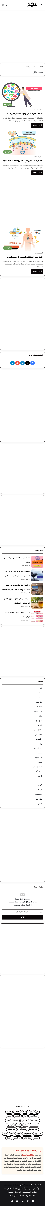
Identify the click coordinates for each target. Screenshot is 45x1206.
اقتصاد (39, 707)
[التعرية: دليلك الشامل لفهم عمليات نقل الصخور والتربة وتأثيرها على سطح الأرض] (37, 575)
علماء (40, 762)
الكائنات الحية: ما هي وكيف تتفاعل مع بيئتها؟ (25, 113)
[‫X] (27, 363)
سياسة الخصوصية (29, 1192)
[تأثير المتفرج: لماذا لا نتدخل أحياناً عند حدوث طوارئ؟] (37, 562)
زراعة (40, 744)
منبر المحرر (38, 799)
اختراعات (39, 702)
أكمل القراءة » (37, 125)
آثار (41, 688)
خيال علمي (38, 734)
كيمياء (40, 790)
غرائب (40, 776)
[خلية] (31, 5)
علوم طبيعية (27, 1134)
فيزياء (40, 785)
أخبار (40, 693)
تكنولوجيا (39, 720)
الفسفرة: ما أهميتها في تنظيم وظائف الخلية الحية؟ (22, 160)
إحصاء (40, 697)
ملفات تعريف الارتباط (27, 1195)
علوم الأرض (38, 771)
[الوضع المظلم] (6, 5)
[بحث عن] (42, 5)
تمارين (40, 725)
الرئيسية (38, 67)
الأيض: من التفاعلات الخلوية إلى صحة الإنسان (24, 257)
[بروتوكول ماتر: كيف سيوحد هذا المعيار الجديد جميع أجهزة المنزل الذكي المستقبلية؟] (37, 589)
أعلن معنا (13, 1195)
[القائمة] (3, 5)
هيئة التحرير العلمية (28, 1155)
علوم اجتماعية (37, 767)
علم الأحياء (38, 757)
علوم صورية (38, 1134)
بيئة (40, 716)
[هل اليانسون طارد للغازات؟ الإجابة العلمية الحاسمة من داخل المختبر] (37, 603)
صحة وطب (38, 748)
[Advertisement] (22, 34)
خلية (39, 1188)
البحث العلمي (37, 711)
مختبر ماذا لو (38, 794)
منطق (40, 804)
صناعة (39, 753)
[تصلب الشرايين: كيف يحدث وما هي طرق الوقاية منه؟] (37, 616)
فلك (40, 781)
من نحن (32, 1188)
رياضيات (39, 739)
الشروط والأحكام (14, 1192)
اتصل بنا (7, 1188)
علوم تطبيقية (11, 1129)
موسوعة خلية (8, 1185)
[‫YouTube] (17, 363)
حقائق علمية (37, 730)
